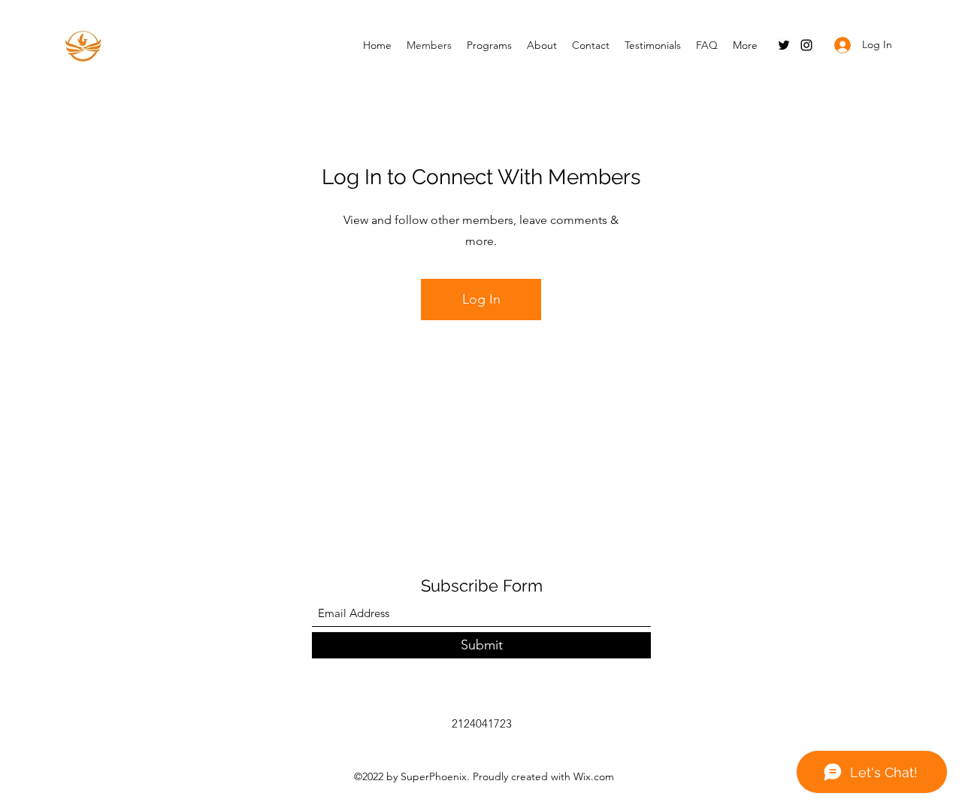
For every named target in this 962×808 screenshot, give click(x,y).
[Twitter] (783, 45)
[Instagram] (806, 45)
